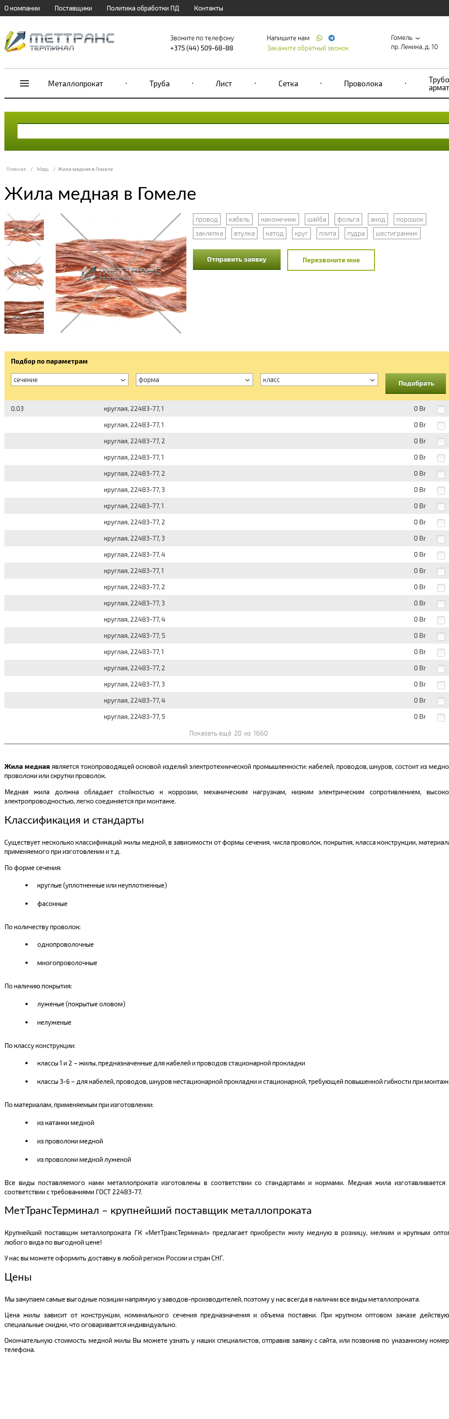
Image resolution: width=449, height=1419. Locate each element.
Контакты (208, 8)
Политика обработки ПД (143, 8)
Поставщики (73, 8)
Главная (16, 169)
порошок (410, 219)
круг (301, 233)
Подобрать (417, 383)
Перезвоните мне (331, 260)
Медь (43, 169)
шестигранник (397, 233)
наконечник (278, 219)
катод (275, 233)
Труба (160, 83)
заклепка (209, 233)
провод (207, 219)
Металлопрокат (75, 83)
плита (327, 233)
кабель (239, 219)
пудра (356, 233)
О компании (22, 8)
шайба (316, 219)
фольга (348, 219)
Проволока (363, 83)
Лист (224, 83)
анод (378, 219)
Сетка (288, 83)
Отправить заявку (237, 259)
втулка (244, 233)
